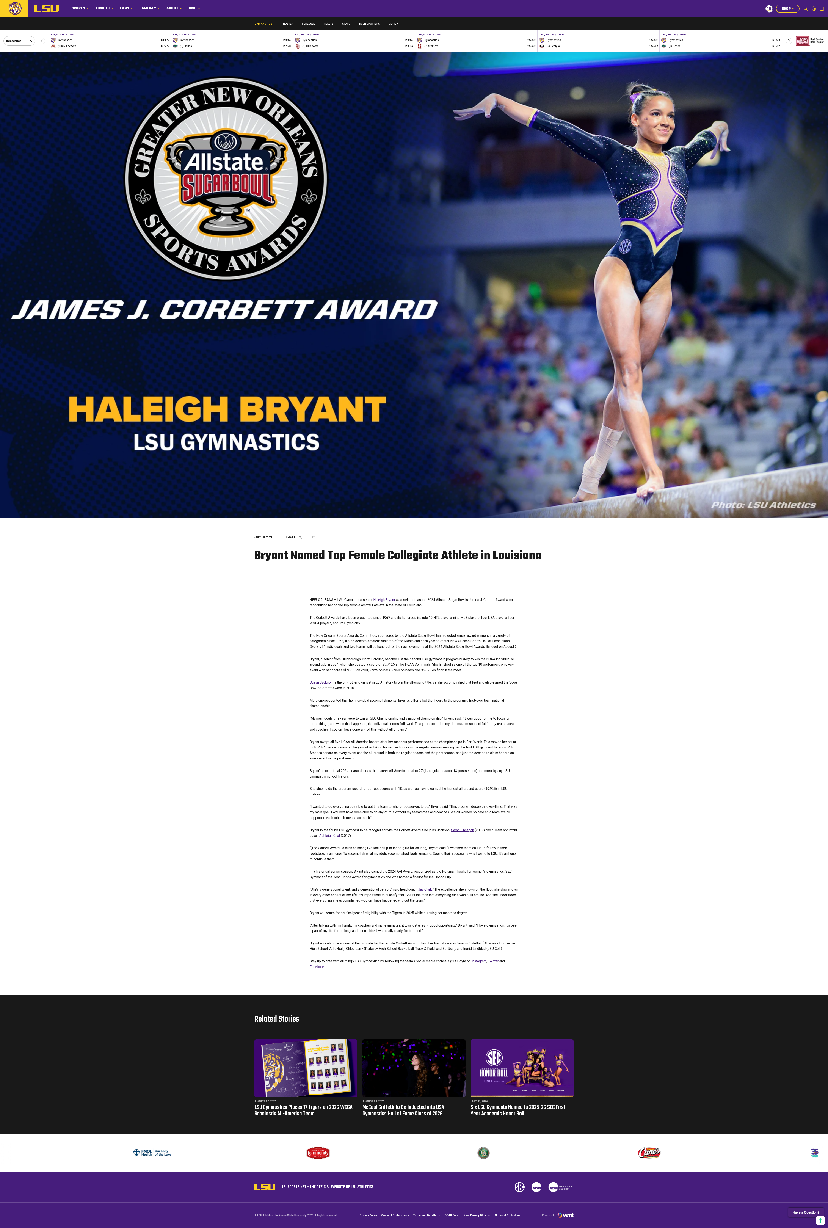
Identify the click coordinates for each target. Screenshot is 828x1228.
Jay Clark (425, 889)
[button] (789, 41)
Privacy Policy (368, 1215)
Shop (790, 9)
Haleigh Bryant (384, 600)
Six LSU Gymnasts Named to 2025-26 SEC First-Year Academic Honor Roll (519, 1110)
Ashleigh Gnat (329, 836)
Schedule (308, 23)
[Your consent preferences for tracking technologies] (820, 1220)
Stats (346, 23)
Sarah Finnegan (462, 830)
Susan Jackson (321, 682)
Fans (124, 8)
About (172, 8)
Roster (288, 23)
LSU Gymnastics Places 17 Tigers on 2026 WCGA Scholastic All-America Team (303, 1110)
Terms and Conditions (427, 1215)
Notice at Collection (507, 1215)
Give (192, 8)
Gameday (147, 8)
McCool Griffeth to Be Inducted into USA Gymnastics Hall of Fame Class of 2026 (403, 1110)
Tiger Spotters (369, 24)
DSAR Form (452, 1215)
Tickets (102, 8)
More (392, 23)
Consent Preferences (395, 1215)
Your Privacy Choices (477, 1215)
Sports (78, 8)
